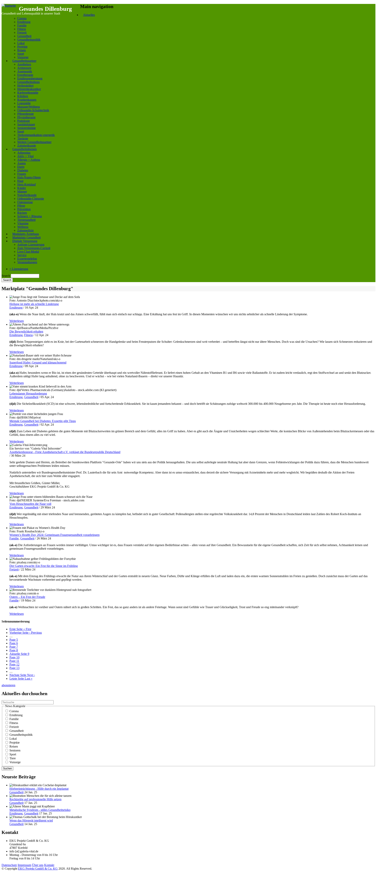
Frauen (21, 173)
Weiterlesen (16, 321)
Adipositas (23, 152)
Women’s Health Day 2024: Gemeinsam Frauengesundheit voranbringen (54, 535)
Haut (20, 181)
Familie (22, 25)
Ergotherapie (25, 75)
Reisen (21, 50)
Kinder (21, 188)
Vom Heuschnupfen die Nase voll (30, 503)
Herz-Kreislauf (26, 184)
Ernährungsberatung (29, 78)
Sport (20, 53)
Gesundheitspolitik (28, 39)
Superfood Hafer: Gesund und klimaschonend (37, 362)
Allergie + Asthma (28, 159)
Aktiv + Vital (25, 156)
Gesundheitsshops (28, 82)
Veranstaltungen (27, 262)
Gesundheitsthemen (24, 149)
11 (14, 661)
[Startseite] (9, 5)
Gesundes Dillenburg (45, 8)
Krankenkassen (26, 99)
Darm (20, 166)
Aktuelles (89, 14)
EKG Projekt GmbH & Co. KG (38, 868)
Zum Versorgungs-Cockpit (33, 248)
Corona (22, 18)
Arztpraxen (24, 67)
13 (14, 668)
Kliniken (22, 96)
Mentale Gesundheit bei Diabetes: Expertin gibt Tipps (42, 421)
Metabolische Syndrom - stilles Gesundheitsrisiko (39, 810)
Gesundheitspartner (24, 60)
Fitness (21, 29)
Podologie (23, 120)
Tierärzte (22, 138)
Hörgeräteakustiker (29, 89)
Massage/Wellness (28, 106)
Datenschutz (9, 865)
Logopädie (24, 103)
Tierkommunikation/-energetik (36, 135)
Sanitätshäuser (26, 124)
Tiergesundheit (26, 219)
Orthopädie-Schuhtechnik (33, 110)
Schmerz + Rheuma (29, 216)
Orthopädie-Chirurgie (30, 198)
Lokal (21, 43)
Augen (21, 163)
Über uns (37, 865)
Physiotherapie (26, 117)
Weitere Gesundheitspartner (34, 142)
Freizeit (22, 32)
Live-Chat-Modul (28, 251)
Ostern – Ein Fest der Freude (27, 597)
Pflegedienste (25, 113)
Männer (22, 191)
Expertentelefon (27, 258)
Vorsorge (15, 762)
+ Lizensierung (18, 269)
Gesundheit (24, 36)
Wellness (22, 227)
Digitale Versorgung (24, 241)
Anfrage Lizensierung (30, 244)
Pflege (21, 205)
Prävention (24, 209)
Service (22, 255)
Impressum (24, 865)
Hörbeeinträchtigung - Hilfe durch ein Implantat (39, 788)
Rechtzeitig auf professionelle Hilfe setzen (35, 799)
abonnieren (8, 685)
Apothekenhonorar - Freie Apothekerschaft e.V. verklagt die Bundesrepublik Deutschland (64, 452)
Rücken (22, 212)
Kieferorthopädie (27, 92)
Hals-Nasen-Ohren (29, 177)
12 (14, 664)
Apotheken (24, 64)
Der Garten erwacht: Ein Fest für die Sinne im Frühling (43, 566)
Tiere (12, 758)
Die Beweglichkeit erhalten (26, 331)
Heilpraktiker (25, 85)
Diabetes (22, 170)
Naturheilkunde (27, 195)
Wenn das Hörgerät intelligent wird (31, 820)
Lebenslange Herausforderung (28, 393)
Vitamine (22, 223)
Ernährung (23, 22)
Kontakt (49, 865)
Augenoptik (24, 71)
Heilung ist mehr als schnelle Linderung (34, 304)
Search (6, 275)
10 (14, 657)
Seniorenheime (26, 128)
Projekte (22, 46)
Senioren (14, 750)
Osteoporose (25, 202)
